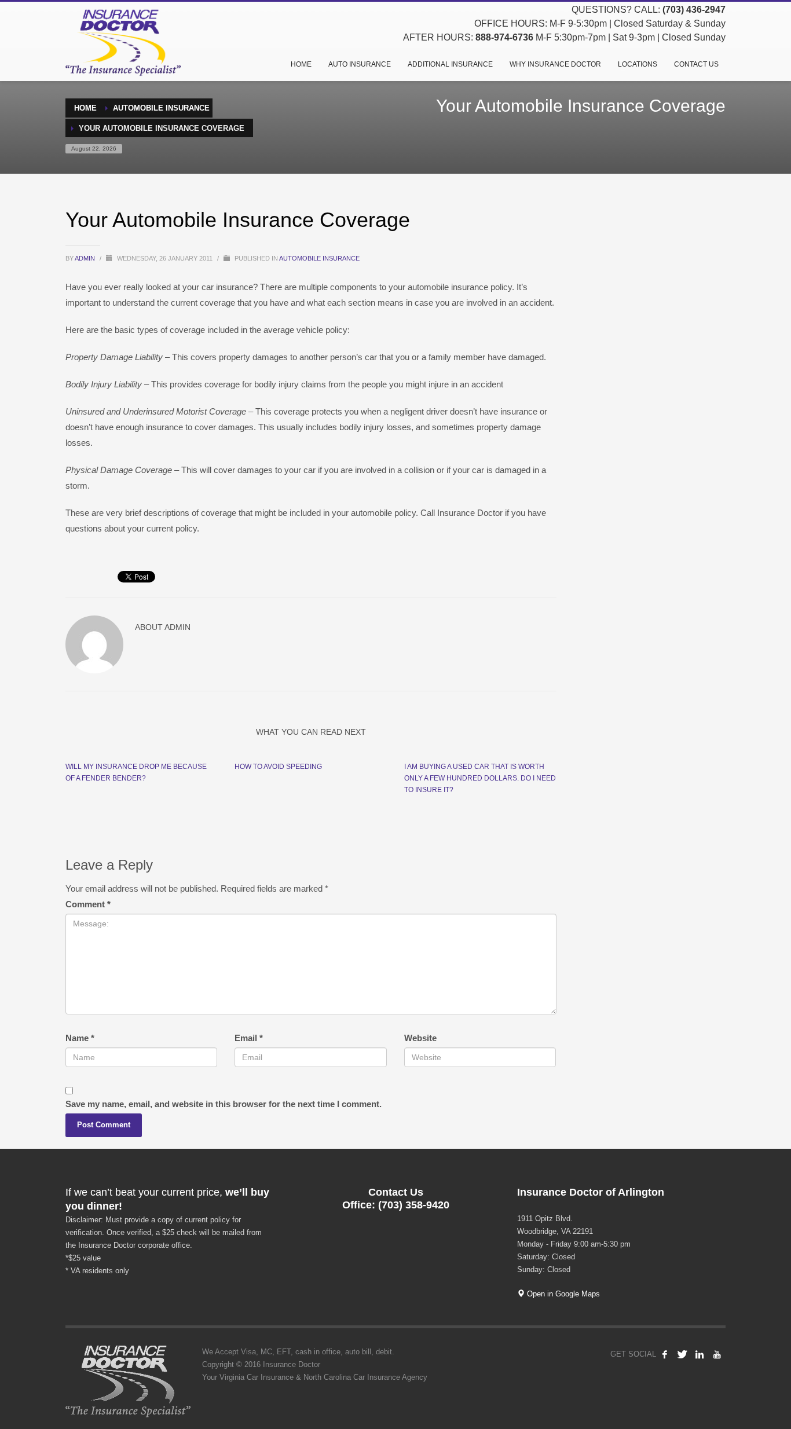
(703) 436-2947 (694, 9)
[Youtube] (717, 1354)
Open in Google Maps (562, 1293)
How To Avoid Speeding (278, 767)
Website (420, 1038)
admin (86, 258)
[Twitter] (682, 1354)
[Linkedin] (699, 1354)
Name (79, 1038)
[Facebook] (664, 1354)
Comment (88, 904)
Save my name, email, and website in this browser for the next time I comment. (223, 1104)
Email (249, 1038)
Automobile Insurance (319, 258)
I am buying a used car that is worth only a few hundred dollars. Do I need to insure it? (480, 778)
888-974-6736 (504, 37)
